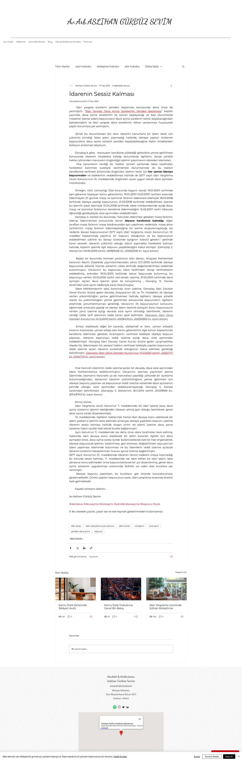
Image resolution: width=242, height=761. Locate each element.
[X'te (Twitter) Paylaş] (77, 548)
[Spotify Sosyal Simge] (114, 707)
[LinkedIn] (127, 707)
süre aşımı (154, 526)
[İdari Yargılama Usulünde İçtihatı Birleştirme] (166, 589)
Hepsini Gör (181, 572)
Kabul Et (229, 756)
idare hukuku (76, 538)
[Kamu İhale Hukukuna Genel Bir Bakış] (121, 589)
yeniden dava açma (80, 531)
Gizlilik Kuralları (120, 756)
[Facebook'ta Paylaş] (70, 548)
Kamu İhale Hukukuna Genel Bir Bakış (118, 607)
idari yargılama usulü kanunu (100, 526)
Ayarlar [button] (197, 756)
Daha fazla (152, 66)
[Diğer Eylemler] (171, 85)
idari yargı (76, 526)
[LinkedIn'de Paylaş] (84, 548)
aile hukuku (132, 66)
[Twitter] (123, 707)
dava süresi (124, 526)
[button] (183, 66)
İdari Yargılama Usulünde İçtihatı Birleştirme (166, 607)
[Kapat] (238, 756)
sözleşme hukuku (108, 66)
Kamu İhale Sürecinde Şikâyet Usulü (73, 607)
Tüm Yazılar (62, 66)
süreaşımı (139, 526)
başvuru (99, 531)
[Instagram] (119, 707)
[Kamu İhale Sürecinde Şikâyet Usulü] (75, 589)
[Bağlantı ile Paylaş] (91, 548)
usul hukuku (83, 66)
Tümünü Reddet (212, 756)
